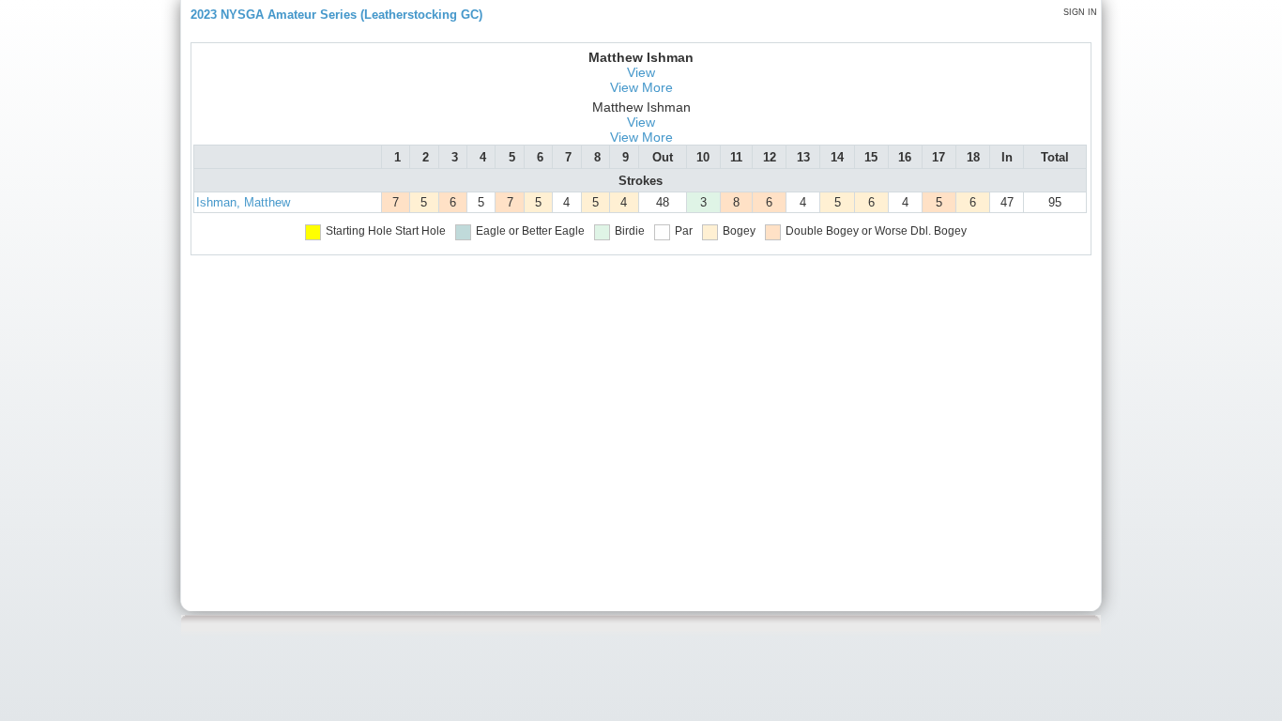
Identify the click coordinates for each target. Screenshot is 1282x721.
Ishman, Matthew (243, 202)
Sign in (1080, 12)
